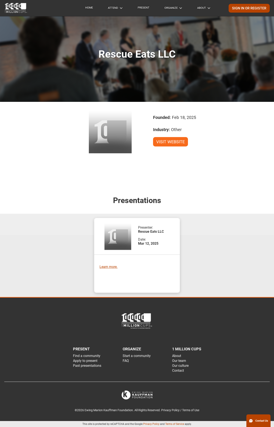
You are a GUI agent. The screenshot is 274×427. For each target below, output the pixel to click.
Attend (113, 7)
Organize (171, 7)
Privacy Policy (151, 424)
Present (143, 7)
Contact (178, 371)
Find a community (86, 356)
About (201, 7)
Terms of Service (174, 424)
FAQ (126, 361)
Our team (179, 361)
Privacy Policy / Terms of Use (180, 410)
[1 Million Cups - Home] (16, 8)
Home (89, 7)
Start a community (137, 356)
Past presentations (87, 366)
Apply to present (85, 361)
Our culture (180, 366)
